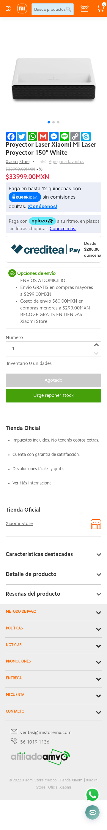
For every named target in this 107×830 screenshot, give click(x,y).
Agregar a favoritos (66, 162)
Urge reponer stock (53, 395)
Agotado (53, 380)
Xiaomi (12, 162)
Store (24, 162)
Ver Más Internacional (32, 483)
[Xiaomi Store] (22, 12)
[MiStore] (40, 764)
